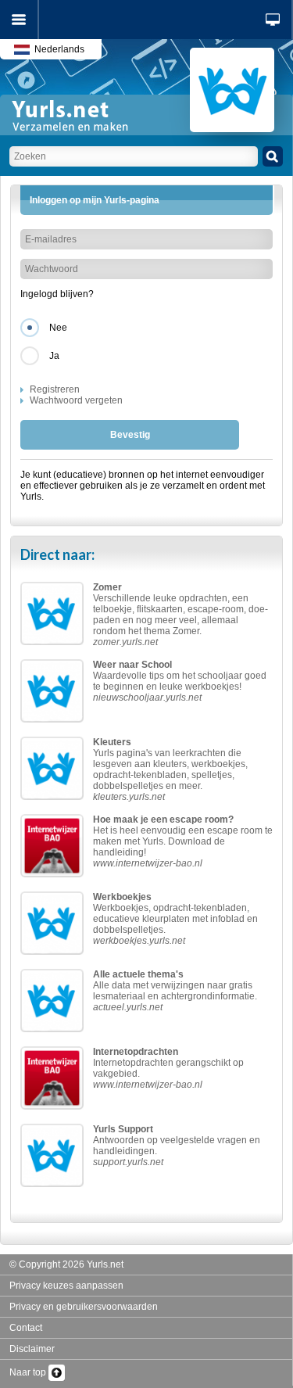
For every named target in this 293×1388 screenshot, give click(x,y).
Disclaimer (32, 1348)
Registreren (55, 389)
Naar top (28, 1372)
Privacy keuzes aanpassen (66, 1285)
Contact (25, 1327)
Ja (54, 355)
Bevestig (130, 434)
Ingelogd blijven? (57, 294)
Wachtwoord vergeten (76, 400)
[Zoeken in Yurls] (273, 156)
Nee (58, 327)
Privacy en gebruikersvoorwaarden (83, 1306)
